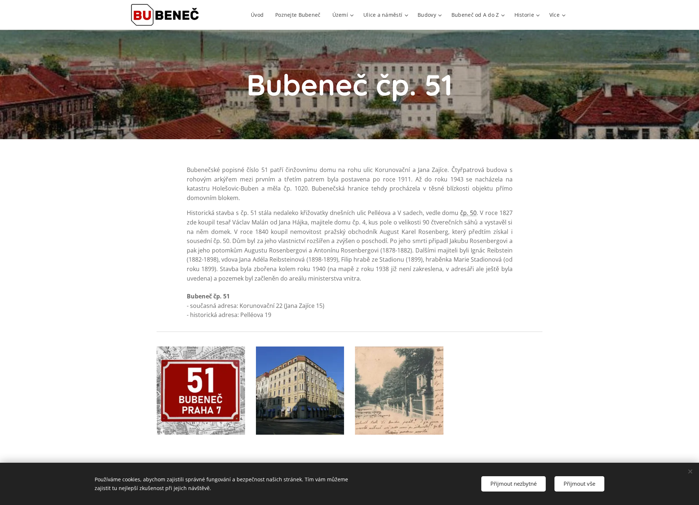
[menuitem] (259, 15)
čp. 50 (468, 213)
